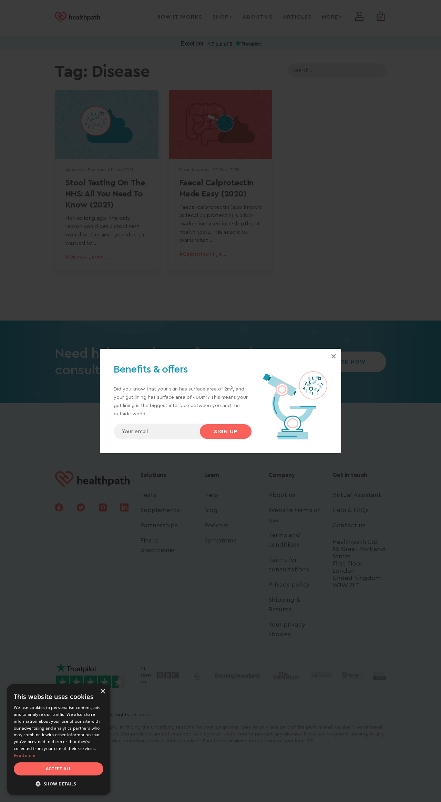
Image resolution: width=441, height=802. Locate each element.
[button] (58, 784)
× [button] (102, 691)
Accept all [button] (59, 769)
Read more (25, 755)
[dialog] (58, 739)
